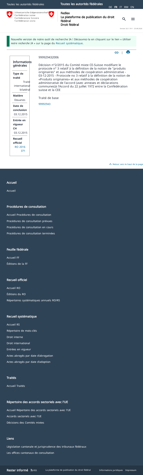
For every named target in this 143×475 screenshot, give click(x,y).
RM (126, 7)
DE (110, 7)
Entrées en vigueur (19, 349)
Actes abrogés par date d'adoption (28, 361)
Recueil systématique (69, 43)
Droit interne (15, 336)
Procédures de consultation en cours (30, 227)
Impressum (130, 470)
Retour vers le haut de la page (125, 164)
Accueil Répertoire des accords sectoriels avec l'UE (39, 409)
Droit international (18, 343)
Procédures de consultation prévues (29, 220)
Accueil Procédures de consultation (29, 214)
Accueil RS (13, 324)
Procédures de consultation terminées (31, 233)
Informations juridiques (111, 470)
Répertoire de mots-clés (22, 330)
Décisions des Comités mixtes (25, 422)
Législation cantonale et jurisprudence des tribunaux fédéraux (46, 446)
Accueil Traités (16, 385)
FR (115, 7)
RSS (33, 470)
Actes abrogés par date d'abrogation (30, 355)
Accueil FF (13, 257)
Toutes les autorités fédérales (25, 4)
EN (132, 7)
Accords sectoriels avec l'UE (24, 416)
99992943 (44, 104)
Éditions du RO (16, 293)
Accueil (11, 190)
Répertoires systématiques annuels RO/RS (33, 300)
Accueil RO (13, 287)
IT (121, 7)
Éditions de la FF (17, 263)
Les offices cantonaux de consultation (30, 452)
